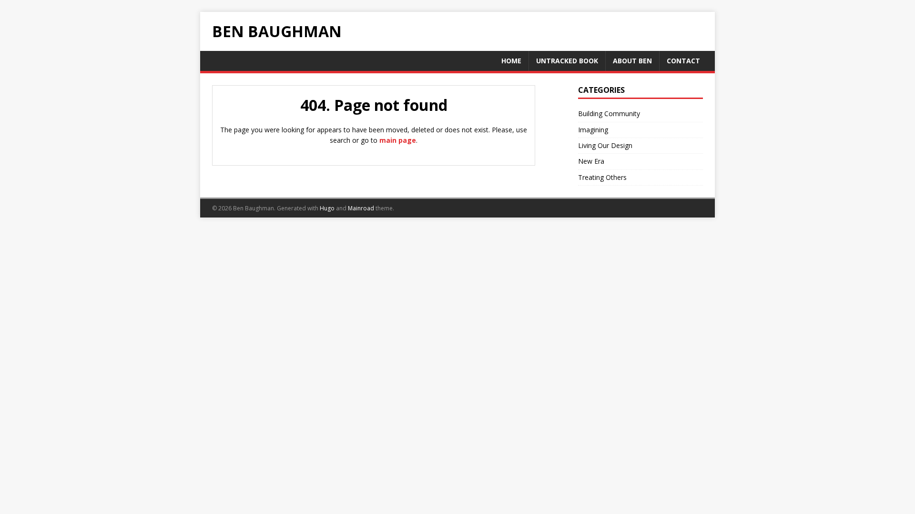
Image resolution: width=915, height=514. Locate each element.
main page (397, 140)
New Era (591, 161)
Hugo (327, 208)
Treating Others (602, 177)
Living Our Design (605, 145)
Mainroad (361, 208)
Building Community (609, 113)
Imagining (593, 129)
